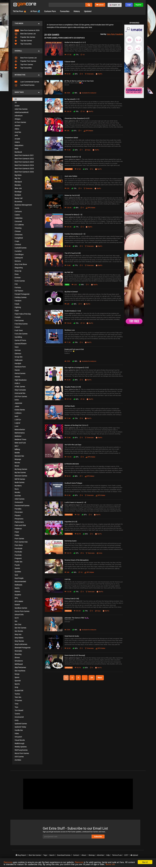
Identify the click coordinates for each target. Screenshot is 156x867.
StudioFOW (19, 691)
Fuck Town (19, 330)
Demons (18, 261)
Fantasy (18, 287)
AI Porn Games (20, 122)
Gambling (18, 337)
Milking (17, 449)
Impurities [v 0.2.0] (71, 522)
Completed (19, 238)
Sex (16, 621)
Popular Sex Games (27, 37)
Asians (17, 142)
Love (16, 426)
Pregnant (18, 558)
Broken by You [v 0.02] (72, 195)
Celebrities (18, 218)
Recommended (20, 581)
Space (17, 677)
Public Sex (18, 562)
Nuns (17, 489)
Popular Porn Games (28, 61)
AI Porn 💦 (35, 11)
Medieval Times (20, 439)
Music (17, 466)
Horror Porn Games (22, 611)
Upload (100, 5)
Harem (17, 370)
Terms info (110, 864)
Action (17, 106)
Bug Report (21, 855)
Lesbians (18, 413)
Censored (18, 221)
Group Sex (18, 357)
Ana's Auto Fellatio (71, 176)
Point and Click (20, 525)
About (83, 855)
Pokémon (18, 529)
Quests (17, 568)
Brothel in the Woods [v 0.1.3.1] (75, 42)
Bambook (18, 152)
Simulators (19, 661)
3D (16, 102)
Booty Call (18, 198)
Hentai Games (20, 373)
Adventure (18, 116)
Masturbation (20, 430)
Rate (113, 34)
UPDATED (68, 169)
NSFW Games (20, 479)
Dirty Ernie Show (21, 264)
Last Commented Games (29, 82)
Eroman (18, 278)
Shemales (18, 651)
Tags (45, 855)
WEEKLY (68, 611)
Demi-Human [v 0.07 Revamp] (75, 655)
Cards (17, 208)
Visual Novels (20, 740)
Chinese (18, 231)
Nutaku (17, 492)
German (18, 350)
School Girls (19, 615)
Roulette (18, 595)
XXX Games (19, 757)
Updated (87, 11)
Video (17, 733)
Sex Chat (18, 624)
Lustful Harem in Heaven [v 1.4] (75, 502)
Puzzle (17, 565)
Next (100, 677)
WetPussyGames (21, 750)
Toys (16, 707)
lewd (16, 416)
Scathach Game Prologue (73, 483)
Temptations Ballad (71, 138)
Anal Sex (18, 132)
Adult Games (19, 499)
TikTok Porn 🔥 (19, 11)
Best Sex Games (35, 855)
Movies (17, 463)
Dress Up (18, 271)
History (77, 11)
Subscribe (98, 837)
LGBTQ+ (18, 420)
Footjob (17, 317)
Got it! (145, 862)
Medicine (18, 436)
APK (16, 135)
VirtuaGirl (18, 737)
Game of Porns (20, 340)
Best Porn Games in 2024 (24, 165)
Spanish (18, 681)
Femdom (18, 301)
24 (92, 677)
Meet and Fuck (20, 443)
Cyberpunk (19, 258)
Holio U (17, 383)
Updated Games (21, 724)
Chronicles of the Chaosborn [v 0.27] (77, 118)
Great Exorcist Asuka (72, 636)
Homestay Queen (71, 541)
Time (16, 704)
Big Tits (17, 178)
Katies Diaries (20, 410)
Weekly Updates (21, 747)
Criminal (18, 244)
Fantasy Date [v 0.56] (72, 598)
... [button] (85, 677)
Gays (17, 347)
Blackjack (18, 182)
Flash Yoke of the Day (23, 314)
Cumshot (18, 251)
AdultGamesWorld (21, 112)
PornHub (18, 555)
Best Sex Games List (28, 34)
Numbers (18, 486)
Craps (17, 241)
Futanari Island (70, 62)
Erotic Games (20, 281)
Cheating (18, 228)
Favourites (64, 11)
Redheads (18, 585)
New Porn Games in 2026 (29, 30)
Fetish (17, 304)
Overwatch (19, 502)
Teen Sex (18, 697)
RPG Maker (19, 601)
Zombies (18, 760)
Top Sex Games (26, 40)
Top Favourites (26, 44)
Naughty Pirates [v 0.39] (73, 387)
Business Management (23, 205)
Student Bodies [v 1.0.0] (73, 311)
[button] (115, 5)
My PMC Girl (69, 272)
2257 (126, 855)
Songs (17, 674)
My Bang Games (21, 469)
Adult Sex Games (21, 109)
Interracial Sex (20, 393)
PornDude (18, 548)
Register (138, 5)
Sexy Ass (18, 634)
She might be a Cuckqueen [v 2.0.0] (76, 367)
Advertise (100, 855)
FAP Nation (19, 291)
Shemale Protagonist (22, 648)
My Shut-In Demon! (71, 292)
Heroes (17, 377)
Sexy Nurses (19, 641)
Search (52, 855)
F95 (16, 284)
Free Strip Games (21, 324)
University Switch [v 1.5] (73, 157)
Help (108, 855)
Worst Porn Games (22, 753)
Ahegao (17, 119)
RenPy (17, 588)
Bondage (18, 192)
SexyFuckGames (21, 644)
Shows (17, 657)
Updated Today (20, 727)
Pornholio (18, 552)
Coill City (67, 579)
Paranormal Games (22, 505)
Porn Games (19, 539)
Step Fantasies (20, 390)
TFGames (18, 700)
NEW (67, 284)
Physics (17, 515)
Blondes (18, 185)
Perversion (19, 512)
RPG (16, 598)
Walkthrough (19, 743)
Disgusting (19, 268)
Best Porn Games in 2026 (24, 172)
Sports (17, 684)
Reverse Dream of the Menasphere (77, 560)
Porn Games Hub (21, 542)
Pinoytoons (19, 519)
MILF (17, 446)
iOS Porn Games (21, 396)
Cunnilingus (19, 254)
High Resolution (21, 380)
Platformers (19, 522)
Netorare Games (21, 476)
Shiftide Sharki (70, 406)
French (17, 327)
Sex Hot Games (20, 628)
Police (17, 535)
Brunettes (18, 202)
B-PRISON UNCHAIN (72, 464)
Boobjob (18, 195)
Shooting (18, 654)
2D (16, 99)
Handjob (18, 363)
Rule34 (17, 605)
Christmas (18, 235)
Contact (76, 855)
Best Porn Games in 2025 (24, 168)
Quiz (16, 575)
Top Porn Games (26, 64)
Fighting (18, 307)
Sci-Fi (17, 618)
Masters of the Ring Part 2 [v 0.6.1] (76, 425)
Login (129, 5)
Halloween (19, 360)
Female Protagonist (22, 294)
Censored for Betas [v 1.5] (73, 214)
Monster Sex (19, 456)
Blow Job (18, 188)
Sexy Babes (19, 638)
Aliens (17, 129)
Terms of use (117, 855)
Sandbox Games (21, 608)
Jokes (17, 406)
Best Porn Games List (28, 58)
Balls (16, 149)
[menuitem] (27, 29)
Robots (17, 591)
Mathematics (20, 433)
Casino (17, 215)
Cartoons (18, 211)
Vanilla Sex (19, 730)
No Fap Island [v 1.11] (72, 99)
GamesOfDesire (20, 344)
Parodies (18, 509)
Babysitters (19, 145)
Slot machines (20, 671)
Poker (17, 532)
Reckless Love (70, 330)
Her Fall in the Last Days (73, 445)
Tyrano (17, 714)
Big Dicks (18, 175)
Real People (19, 578)
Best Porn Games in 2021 (24, 155)
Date (108, 34)
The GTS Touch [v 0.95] (72, 253)
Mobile (17, 453)
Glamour (18, 354)
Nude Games (19, 482)
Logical (17, 423)
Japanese (18, 403)
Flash (17, 311)
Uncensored (19, 717)
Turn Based (19, 710)
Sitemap (91, 855)
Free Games (19, 320)
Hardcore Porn (20, 367)
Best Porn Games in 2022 (24, 159)
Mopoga (18, 459)
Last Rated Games (27, 85)
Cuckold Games (20, 248)
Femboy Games (20, 297)
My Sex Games (20, 472)
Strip (16, 687)
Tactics (17, 694)
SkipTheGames (20, 667)
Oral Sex (18, 496)
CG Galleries (19, 225)
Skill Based (19, 664)
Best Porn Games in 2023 (24, 162)
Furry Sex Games (21, 334)
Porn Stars (19, 545)
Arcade (17, 139)
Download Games (63, 855)
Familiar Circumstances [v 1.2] (75, 234)
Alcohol (17, 126)
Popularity (119, 34)
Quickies (18, 572)
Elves (17, 274)
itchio (17, 400)
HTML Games (20, 387)
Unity (17, 720)
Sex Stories (19, 631)
